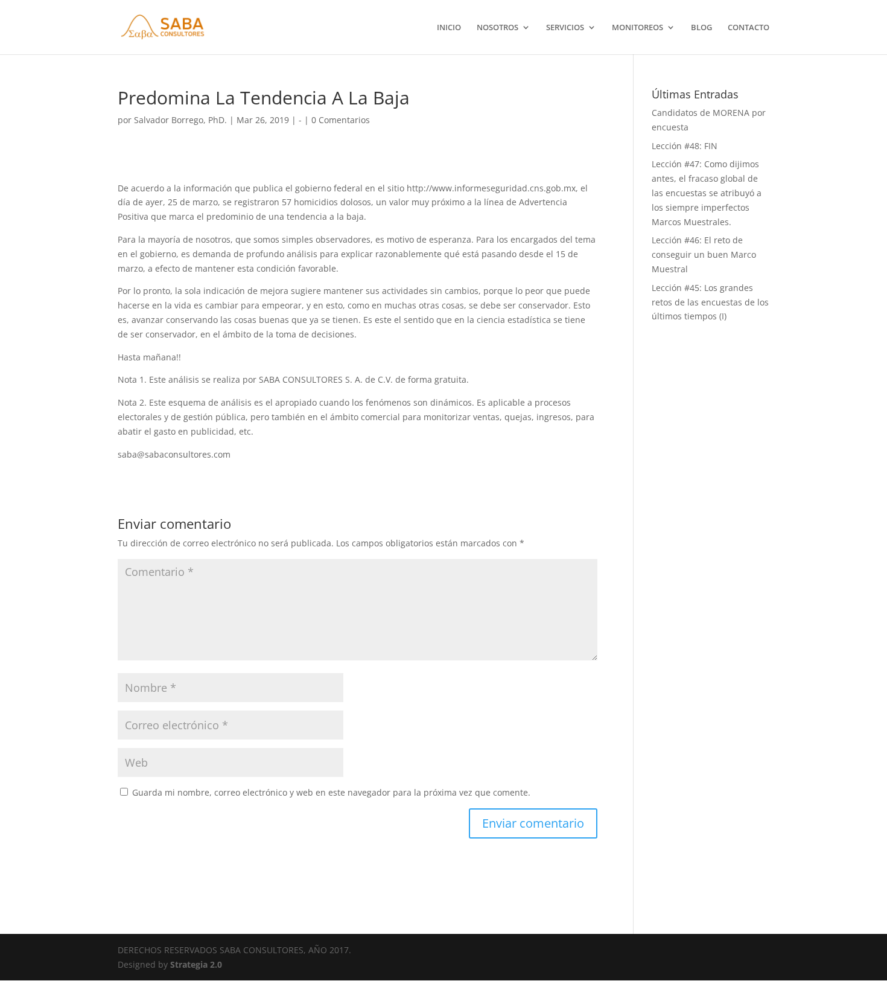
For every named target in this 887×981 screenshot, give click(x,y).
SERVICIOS (565, 28)
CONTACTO (748, 28)
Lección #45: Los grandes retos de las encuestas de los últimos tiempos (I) (710, 302)
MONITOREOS (637, 28)
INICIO (449, 28)
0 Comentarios (340, 120)
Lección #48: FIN (684, 146)
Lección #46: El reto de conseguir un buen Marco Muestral (704, 254)
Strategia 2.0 (196, 964)
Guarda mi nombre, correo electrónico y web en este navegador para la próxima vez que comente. (331, 792)
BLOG (701, 28)
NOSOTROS (497, 28)
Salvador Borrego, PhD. (180, 120)
